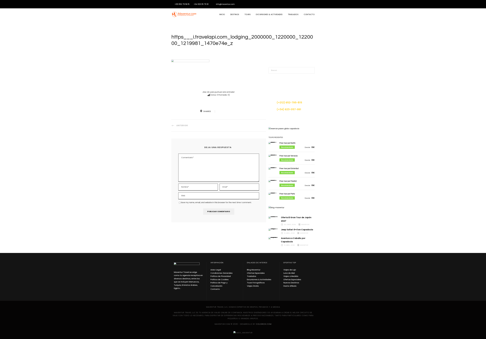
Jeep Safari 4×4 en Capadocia (297, 229)
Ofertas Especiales (256, 273)
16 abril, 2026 (289, 233)
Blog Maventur (253, 269)
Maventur (305, 224)
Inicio (222, 14)
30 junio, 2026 (290, 224)
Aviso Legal (215, 269)
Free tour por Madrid (288, 181)
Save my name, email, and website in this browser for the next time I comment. (216, 202)
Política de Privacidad (220, 276)
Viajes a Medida (290, 276)
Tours (248, 14)
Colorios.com (263, 324)
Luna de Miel (289, 273)
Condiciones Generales (221, 273)
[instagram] (314, 4)
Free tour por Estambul (289, 168)
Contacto (309, 14)
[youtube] (310, 4)
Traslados (293, 14)
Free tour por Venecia (288, 156)
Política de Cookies (219, 279)
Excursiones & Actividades (269, 14)
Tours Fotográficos (256, 282)
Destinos (234, 14)
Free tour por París (287, 194)
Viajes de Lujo (289, 269)
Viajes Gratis (253, 286)
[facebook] (306, 4)
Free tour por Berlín (287, 143)
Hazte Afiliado (290, 286)
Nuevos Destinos (291, 282)
